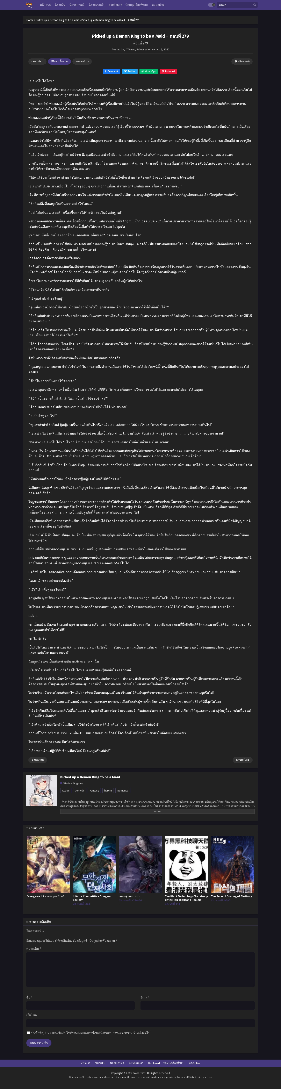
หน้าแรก (86, 1063)
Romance (122, 790)
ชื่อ (29, 997)
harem (108, 790)
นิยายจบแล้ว (136, 1063)
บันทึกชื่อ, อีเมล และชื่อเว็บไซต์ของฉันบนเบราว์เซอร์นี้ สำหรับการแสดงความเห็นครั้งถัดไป (90, 1033)
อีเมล (145, 997)
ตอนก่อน (38, 61)
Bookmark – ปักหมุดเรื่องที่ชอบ (166, 1063)
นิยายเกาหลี (117, 1063)
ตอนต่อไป (81, 61)
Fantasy (94, 790)
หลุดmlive (194, 1063)
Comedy (79, 790)
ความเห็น (33, 949)
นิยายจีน (100, 1063)
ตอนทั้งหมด (61, 61)
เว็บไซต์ (31, 1015)
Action (66, 790)
